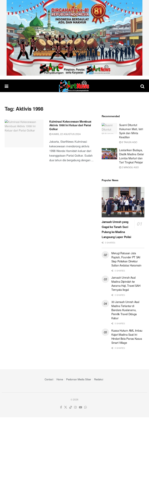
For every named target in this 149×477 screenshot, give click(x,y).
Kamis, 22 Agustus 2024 (66, 134)
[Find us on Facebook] (61, 407)
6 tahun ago (129, 142)
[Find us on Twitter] (65, 407)
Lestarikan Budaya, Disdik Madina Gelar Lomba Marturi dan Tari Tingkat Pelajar (131, 156)
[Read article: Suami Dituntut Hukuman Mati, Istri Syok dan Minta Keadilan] (109, 128)
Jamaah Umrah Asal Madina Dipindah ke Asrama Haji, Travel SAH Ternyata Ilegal (125, 284)
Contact (49, 379)
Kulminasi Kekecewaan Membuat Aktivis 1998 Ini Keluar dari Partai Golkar (70, 125)
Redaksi (98, 379)
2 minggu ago (130, 167)
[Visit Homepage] (74, 86)
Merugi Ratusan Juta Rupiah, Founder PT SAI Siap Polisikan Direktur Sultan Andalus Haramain (126, 259)
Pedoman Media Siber (78, 379)
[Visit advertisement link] (74, 38)
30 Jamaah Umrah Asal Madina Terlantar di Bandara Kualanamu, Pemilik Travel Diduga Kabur (125, 310)
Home (59, 379)
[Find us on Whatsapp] (85, 407)
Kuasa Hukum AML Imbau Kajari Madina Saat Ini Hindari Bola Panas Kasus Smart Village (126, 337)
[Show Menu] (6, 86)
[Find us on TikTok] (70, 407)
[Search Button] (142, 86)
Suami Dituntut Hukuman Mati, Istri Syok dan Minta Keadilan (131, 131)
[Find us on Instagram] (75, 407)
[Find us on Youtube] (80, 407)
